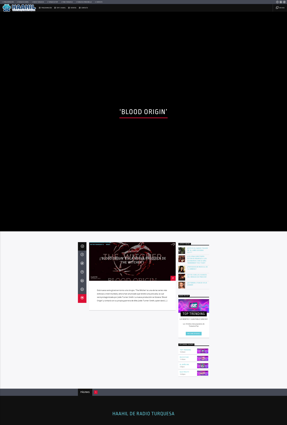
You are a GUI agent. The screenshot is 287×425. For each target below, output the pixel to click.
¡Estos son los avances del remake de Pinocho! (197, 293)
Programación (9, 2)
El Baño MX (184, 382)
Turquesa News (23, 2)
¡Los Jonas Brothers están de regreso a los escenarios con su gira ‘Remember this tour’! (197, 277)
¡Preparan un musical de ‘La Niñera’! (197, 285)
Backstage (184, 374)
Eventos (73, 7)
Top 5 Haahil (61, 7)
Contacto (99, 2)
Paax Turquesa (68, 2)
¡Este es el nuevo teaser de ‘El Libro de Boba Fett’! (197, 268)
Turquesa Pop (53, 2)
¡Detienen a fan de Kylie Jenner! (197, 301)
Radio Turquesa (38, 2)
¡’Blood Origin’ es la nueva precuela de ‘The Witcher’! (133, 278)
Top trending (185, 367)
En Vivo (281, 7)
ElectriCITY (184, 389)
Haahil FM (94, 294)
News (108, 262)
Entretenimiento (97, 262)
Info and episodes (193, 351)
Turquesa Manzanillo (84, 2)
